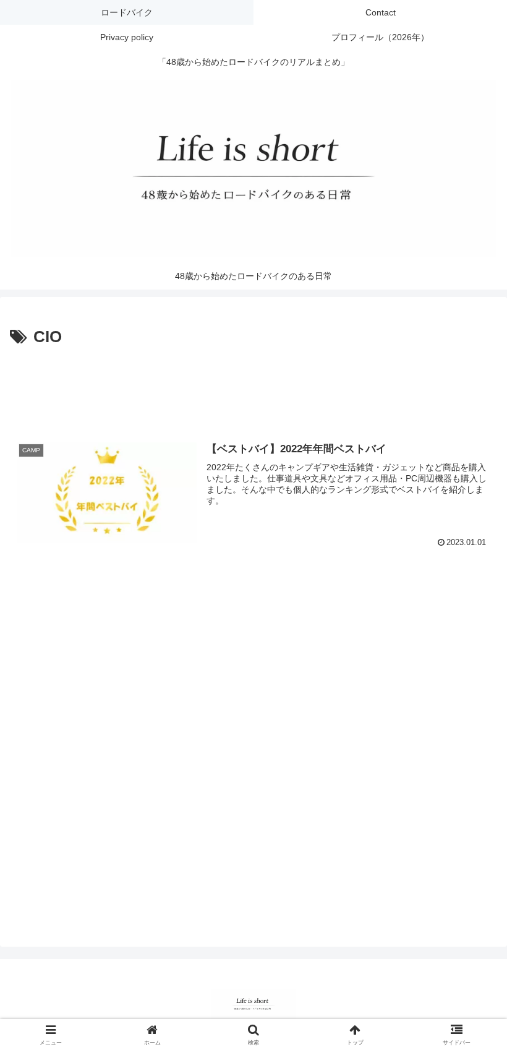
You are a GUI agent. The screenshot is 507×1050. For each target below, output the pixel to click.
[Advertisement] (253, 385)
